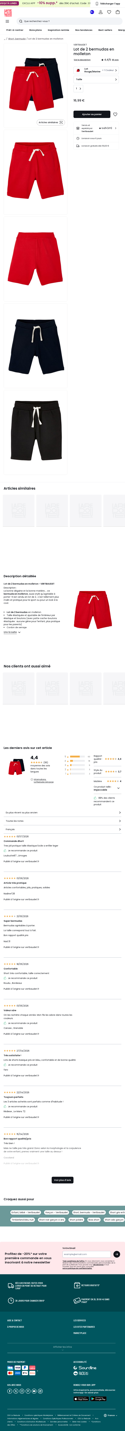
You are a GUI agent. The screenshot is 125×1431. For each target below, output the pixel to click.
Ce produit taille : (103, 788)
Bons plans (35, 30)
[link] (96, 128)
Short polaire (76, 1219)
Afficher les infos (62, 1346)
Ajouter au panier (92, 114)
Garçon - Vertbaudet (56, 1212)
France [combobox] (111, 1415)
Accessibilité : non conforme (69, 1425)
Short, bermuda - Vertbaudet (89, 1212)
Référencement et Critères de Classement (74, 1415)
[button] (117, 12)
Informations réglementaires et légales (22, 1418)
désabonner (98, 1265)
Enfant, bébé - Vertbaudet (26, 1212)
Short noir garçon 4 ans (51, 1219)
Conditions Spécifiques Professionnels (58, 1418)
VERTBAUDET (80, 44)
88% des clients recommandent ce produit (104, 801)
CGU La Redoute (84, 1418)
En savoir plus (91, 1392)
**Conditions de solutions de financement (37, 1425)
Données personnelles (59, 1422)
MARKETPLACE (79, 1333)
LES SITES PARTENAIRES (84, 1326)
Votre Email (68, 1248)
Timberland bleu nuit (23, 1219)
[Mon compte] (100, 12)
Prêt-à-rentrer (14, 30)
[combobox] (62, 814)
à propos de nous (15, 1326)
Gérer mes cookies (79, 1422)
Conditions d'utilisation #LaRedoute (31, 1422)
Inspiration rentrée (58, 30)
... (4, 38)
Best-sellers (105, 30)
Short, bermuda (17, 38)
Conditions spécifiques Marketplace (39, 1415)
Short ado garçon (114, 1219)
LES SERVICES (79, 1320)
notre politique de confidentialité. (77, 1268)
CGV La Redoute (13, 1415)
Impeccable (100, 789)
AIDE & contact (14, 1320)
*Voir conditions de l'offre (73, 1261)
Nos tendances (83, 30)
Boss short (94, 1219)
